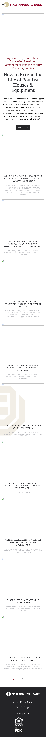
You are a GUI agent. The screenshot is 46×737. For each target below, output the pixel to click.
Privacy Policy (23, 713)
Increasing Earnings (22, 61)
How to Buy (30, 58)
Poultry (29, 68)
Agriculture (14, 58)
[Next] (32, 678)
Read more (23, 127)
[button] (3, 4)
